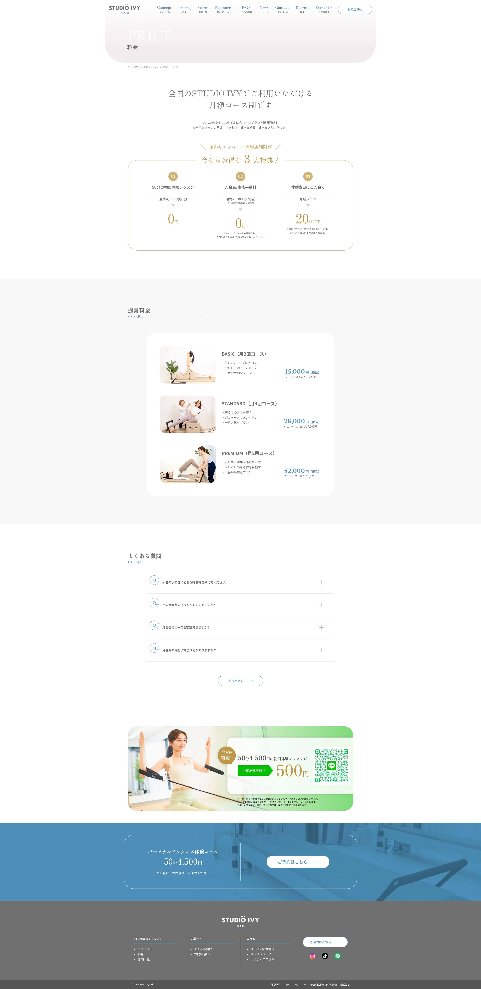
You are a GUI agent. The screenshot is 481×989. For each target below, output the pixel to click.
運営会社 (344, 984)
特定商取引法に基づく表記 (323, 984)
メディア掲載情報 (262, 949)
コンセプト (145, 949)
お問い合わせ (203, 954)
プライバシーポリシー (294, 984)
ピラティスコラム (262, 959)
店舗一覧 (144, 959)
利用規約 (275, 984)
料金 (175, 66)
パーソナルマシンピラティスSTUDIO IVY (148, 66)
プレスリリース (260, 954)
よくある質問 (203, 949)
